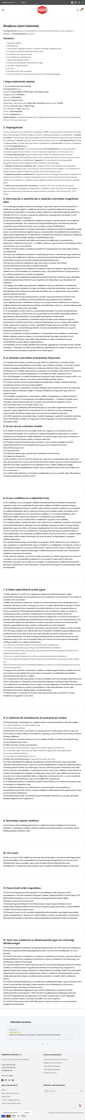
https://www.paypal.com (13, 448)
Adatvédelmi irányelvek (52, 1066)
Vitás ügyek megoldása (52, 1069)
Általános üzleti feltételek (53, 1063)
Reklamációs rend (50, 1073)
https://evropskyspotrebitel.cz (54, 907)
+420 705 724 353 (8, 1065)
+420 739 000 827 (9, 1068)
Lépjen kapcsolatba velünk (11, 1103)
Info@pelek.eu (7, 1070)
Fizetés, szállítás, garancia (11, 1100)
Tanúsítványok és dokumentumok (56, 1059)
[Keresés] (78, 10)
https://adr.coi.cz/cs (21, 898)
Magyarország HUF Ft (9, 2)
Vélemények (6, 1097)
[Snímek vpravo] (47, 1044)
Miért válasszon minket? (10, 1093)
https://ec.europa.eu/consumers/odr (18, 901)
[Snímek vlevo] (38, 1044)
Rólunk (4, 1090)
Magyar (23, 2)
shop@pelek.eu (15, 114)
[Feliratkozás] (81, 1091)
